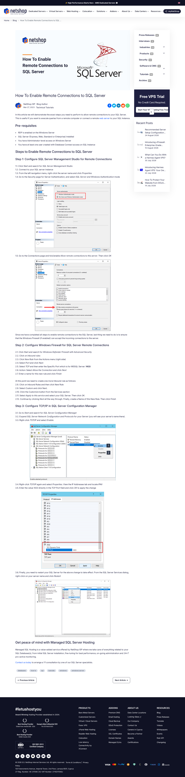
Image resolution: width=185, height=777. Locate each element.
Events (159, 734)
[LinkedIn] (28, 756)
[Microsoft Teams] (33, 756)
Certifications (133, 742)
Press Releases (163, 717)
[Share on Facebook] (109, 106)
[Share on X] (114, 106)
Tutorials (146, 74)
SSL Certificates (115, 734)
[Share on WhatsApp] (128, 106)
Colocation (83, 738)
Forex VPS (83, 725)
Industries (147, 47)
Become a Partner (135, 734)
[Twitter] (23, 756)
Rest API (160, 738)
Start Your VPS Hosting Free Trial (153, 110)
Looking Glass (133, 717)
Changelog (161, 742)
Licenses (112, 729)
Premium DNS (114, 713)
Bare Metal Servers (86, 713)
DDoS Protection (115, 725)
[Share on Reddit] (123, 106)
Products (146, 53)
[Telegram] (39, 756)
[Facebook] (18, 756)
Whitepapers (162, 729)
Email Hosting (114, 717)
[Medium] (49, 756)
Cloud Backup (114, 721)
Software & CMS (150, 66)
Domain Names (115, 738)
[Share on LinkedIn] (119, 106)
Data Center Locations (137, 713)
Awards (131, 738)
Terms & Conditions (73, 763)
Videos (159, 725)
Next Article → (121, 680)
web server (104, 118)
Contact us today (23, 662)
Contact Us (132, 725)
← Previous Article (25, 680)
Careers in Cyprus (135, 729)
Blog (158, 713)
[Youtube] (44, 756)
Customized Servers (87, 717)
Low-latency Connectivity (85, 745)
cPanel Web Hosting (87, 729)
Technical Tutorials (45, 107)
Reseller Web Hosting (87, 734)
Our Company (133, 721)
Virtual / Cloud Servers (88, 721)
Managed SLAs (115, 742)
